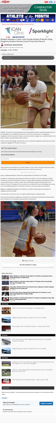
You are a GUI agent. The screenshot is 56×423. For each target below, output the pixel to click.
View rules (4, 398)
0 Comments (4, 50)
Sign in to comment (47, 403)
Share (16, 50)
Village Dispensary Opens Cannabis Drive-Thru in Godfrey (29, 317)
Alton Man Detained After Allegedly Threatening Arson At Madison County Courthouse (32, 340)
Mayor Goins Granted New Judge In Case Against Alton (28, 308)
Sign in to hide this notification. (8, 154)
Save (10, 50)
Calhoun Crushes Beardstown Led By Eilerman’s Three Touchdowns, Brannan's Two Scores (32, 370)
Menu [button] (54, 2)
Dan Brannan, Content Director (13, 45)
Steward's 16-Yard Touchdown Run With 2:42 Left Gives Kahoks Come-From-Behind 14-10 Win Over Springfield (33, 362)
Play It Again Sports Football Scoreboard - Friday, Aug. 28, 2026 (31, 326)
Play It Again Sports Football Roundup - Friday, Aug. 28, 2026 (30, 379)
